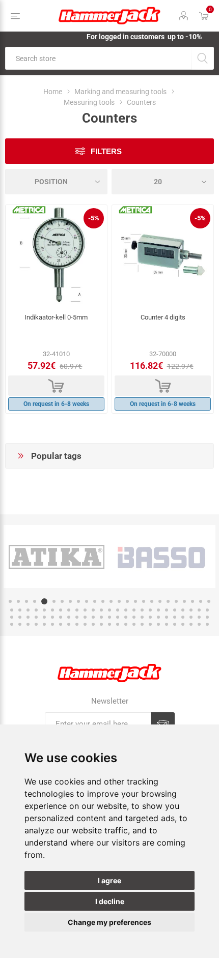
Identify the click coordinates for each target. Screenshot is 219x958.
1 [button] (10, 601)
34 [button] (76, 610)
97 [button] (182, 624)
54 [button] (36, 617)
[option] (57, 556)
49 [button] (199, 610)
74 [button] (199, 617)
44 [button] (158, 610)
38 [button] (109, 610)
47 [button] (182, 610)
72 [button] (182, 617)
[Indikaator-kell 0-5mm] (56, 256)
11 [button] (94, 601)
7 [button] (62, 601)
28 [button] (28, 610)
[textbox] (98, 58)
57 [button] (60, 617)
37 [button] (101, 610)
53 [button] (28, 617)
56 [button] (52, 617)
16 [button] (135, 601)
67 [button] (142, 617)
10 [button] (86, 601)
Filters (106, 151)
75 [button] (207, 617)
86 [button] (93, 624)
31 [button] (52, 610)
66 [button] (133, 617)
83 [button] (68, 624)
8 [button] (70, 601)
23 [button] (192, 601)
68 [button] (150, 617)
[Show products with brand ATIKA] (56, 556)
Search (202, 58)
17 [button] (143, 601)
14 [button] (119, 601)
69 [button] (158, 617)
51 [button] (11, 617)
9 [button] (78, 601)
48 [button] (191, 610)
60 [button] (85, 617)
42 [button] (142, 610)
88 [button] (109, 624)
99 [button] (199, 624)
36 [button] (93, 610)
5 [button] (44, 601)
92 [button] (142, 624)
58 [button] (68, 617)
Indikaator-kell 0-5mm (56, 317)
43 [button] (150, 610)
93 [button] (150, 624)
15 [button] (127, 601)
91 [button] (133, 624)
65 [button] (125, 617)
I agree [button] (109, 880)
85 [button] (85, 624)
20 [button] (168, 601)
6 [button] (54, 601)
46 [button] (174, 610)
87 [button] (101, 624)
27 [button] (19, 610)
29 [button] (36, 610)
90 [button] (125, 624)
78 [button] (28, 624)
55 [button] (44, 617)
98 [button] (191, 624)
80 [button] (44, 624)
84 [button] (76, 624)
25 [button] (208, 601)
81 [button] (52, 624)
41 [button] (133, 610)
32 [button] (60, 610)
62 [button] (101, 617)
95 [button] (166, 624)
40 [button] (125, 610)
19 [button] (159, 601)
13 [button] (111, 601)
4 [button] (34, 601)
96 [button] (174, 624)
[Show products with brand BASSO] (162, 556)
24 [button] (200, 601)
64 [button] (117, 617)
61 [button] (93, 617)
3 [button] (26, 601)
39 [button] (117, 610)
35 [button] (85, 610)
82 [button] (60, 624)
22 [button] (184, 601)
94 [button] (158, 624)
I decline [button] (109, 901)
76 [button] (11, 624)
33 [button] (68, 610)
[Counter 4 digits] (162, 256)
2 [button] (18, 601)
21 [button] (176, 601)
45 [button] (166, 610)
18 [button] (151, 601)
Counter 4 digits (163, 317)
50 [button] (207, 610)
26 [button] (11, 610)
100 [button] (207, 624)
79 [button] (36, 624)
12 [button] (102, 601)
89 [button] (117, 624)
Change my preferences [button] (109, 922)
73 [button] (191, 617)
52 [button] (19, 617)
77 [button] (19, 624)
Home (52, 92)
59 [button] (76, 617)
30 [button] (44, 610)
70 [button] (166, 617)
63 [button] (109, 617)
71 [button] (174, 617)
